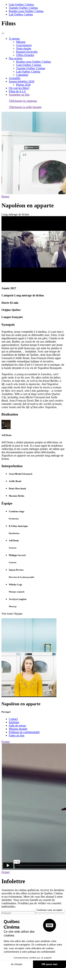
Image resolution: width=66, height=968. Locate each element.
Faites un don (16, 735)
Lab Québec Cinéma (21, 14)
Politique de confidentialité (24, 732)
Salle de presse (17, 725)
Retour (5, 196)
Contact (13, 719)
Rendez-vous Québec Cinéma (26, 11)
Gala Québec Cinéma (21, 4)
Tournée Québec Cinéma (23, 7)
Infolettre (14, 722)
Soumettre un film (19, 94)
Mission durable (18, 728)
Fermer (5, 741)
